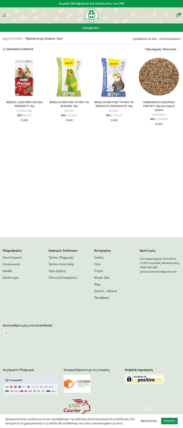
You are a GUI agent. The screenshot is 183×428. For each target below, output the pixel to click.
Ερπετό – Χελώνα (105, 291)
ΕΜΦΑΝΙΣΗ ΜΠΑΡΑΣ (20, 49)
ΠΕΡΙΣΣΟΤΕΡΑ (149, 420)
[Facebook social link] (6, 333)
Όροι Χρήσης (57, 271)
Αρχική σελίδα (13, 38)
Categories (90, 27)
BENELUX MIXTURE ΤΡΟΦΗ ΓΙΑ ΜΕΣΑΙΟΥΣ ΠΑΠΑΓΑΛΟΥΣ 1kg (114, 104)
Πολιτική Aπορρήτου (62, 278)
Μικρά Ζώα (101, 278)
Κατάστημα (11, 278)
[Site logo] (91, 15)
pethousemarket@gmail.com (158, 271)
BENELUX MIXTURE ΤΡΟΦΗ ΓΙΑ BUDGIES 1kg (69, 104)
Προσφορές (101, 298)
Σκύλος (99, 257)
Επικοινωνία (11, 264)
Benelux (69, 110)
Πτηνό (98, 271)
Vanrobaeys (159, 114)
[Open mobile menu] (4, 15)
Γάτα (97, 264)
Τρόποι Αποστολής (61, 264)
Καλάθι (7, 271)
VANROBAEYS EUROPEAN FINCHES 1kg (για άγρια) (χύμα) (159, 105)
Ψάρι (97, 284)
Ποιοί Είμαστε (12, 257)
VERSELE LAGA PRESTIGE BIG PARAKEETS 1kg (24, 104)
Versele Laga (24, 110)
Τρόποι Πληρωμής (60, 257)
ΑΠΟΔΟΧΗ (169, 420)
